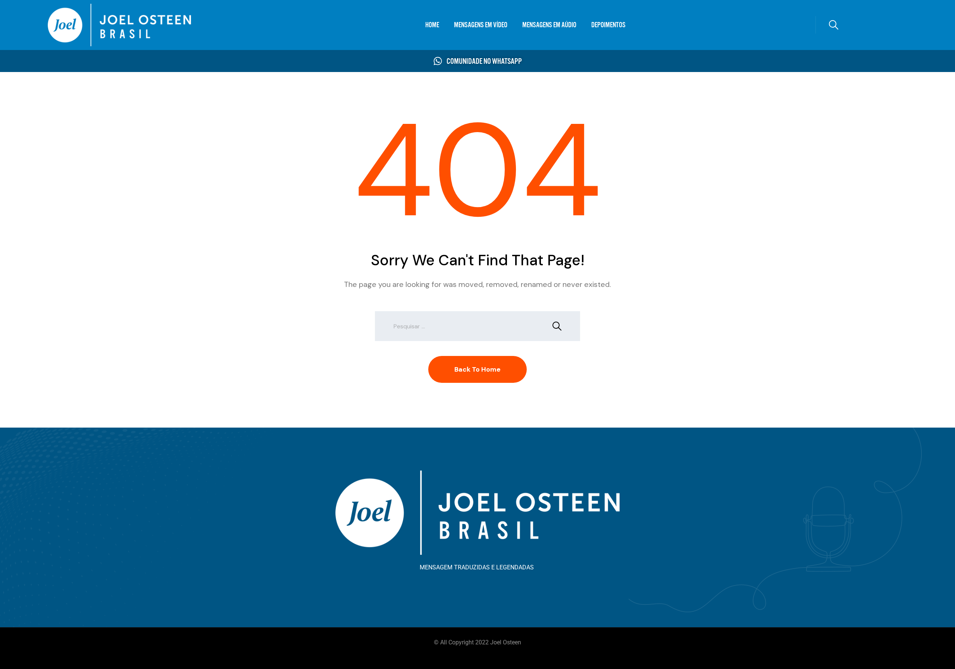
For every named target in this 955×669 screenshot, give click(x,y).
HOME (432, 25)
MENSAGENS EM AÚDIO (549, 25)
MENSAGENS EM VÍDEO (480, 25)
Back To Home (477, 369)
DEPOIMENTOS (608, 25)
